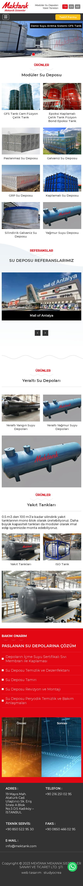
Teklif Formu (68, 17)
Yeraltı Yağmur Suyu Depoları (62, 427)
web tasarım (31, 872)
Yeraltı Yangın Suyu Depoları (20, 427)
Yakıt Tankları (41, 505)
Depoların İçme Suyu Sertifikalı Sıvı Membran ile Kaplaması (36, 659)
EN (71, 6)
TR (65, 6)
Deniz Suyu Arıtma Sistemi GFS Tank (56, 25)
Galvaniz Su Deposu (62, 158)
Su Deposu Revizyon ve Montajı (33, 689)
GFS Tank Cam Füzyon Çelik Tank (21, 115)
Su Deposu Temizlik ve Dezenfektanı (38, 670)
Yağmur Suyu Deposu (62, 233)
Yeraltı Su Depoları (41, 380)
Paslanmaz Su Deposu (21, 158)
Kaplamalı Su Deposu (62, 195)
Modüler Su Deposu (41, 75)
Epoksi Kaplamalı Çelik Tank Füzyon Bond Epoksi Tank (62, 117)
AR (77, 6)
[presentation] (38, 333)
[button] (33, 54)
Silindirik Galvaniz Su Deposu (21, 234)
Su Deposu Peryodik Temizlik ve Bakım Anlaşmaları (40, 701)
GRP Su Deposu (21, 195)
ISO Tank (62, 564)
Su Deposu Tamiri (21, 680)
